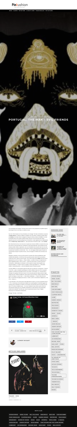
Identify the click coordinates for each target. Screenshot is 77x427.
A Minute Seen (30, 10)
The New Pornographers (57, 375)
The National (56, 372)
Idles (58, 313)
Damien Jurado (56, 300)
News (10, 10)
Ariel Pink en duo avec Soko (35, 331)
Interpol (54, 316)
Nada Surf (55, 344)
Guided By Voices (57, 310)
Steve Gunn (55, 361)
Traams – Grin (14, 396)
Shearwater (61, 354)
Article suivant (38, 329)
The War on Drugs (57, 379)
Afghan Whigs (56, 276)
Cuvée (53, 297)
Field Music (55, 305)
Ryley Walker (56, 352)
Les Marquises (56, 338)
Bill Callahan (56, 281)
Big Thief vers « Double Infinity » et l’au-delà (61, 235)
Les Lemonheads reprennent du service (61, 241)
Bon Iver (54, 286)
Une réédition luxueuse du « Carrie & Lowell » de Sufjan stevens (62, 248)
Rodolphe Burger (57, 349)
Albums (15, 10)
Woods (54, 389)
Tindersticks (56, 381)
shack (54, 354)
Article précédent (19, 329)
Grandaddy (55, 308)
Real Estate (55, 346)
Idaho (53, 313)
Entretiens (22, 10)
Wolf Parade (56, 387)
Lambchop (55, 336)
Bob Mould (55, 284)
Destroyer (55, 302)
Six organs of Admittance (56, 358)
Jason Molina (56, 323)
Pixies (62, 344)
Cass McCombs (56, 289)
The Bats (54, 366)
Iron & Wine (55, 318)
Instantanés (49, 10)
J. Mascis (54, 321)
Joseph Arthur (56, 326)
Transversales (40, 10)
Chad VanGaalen (57, 292)
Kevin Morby (55, 329)
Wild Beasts (55, 384)
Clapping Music (56, 294)
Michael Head (56, 341)
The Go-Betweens (57, 369)
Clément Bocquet (34, 116)
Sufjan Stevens (57, 364)
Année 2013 (41, 116)
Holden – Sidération (20, 330)
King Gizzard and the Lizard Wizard (58, 332)
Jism (9, 397)
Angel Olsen (56, 278)
